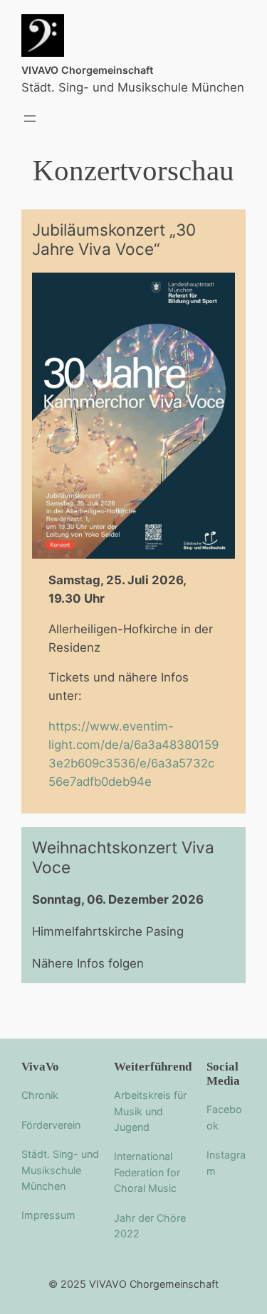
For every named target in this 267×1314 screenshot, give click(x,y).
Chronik (39, 1095)
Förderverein (50, 1125)
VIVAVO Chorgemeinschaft (87, 70)
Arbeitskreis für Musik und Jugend (150, 1111)
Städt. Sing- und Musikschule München (60, 1170)
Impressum (48, 1215)
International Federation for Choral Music (147, 1172)
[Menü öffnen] (29, 118)
